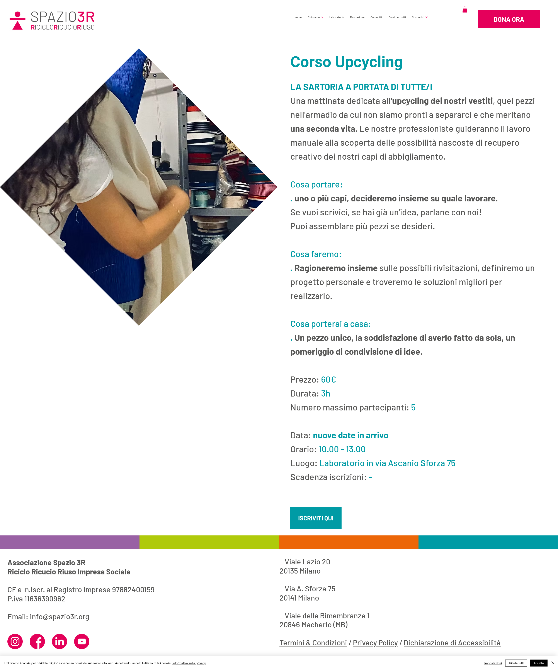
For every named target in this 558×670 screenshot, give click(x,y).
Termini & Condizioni (313, 642)
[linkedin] (59, 641)
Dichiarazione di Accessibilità (452, 642)
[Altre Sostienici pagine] (426, 17)
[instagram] (15, 641)
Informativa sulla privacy (189, 663)
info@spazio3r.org (59, 616)
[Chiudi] (552, 663)
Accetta (539, 663)
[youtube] (81, 641)
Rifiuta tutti (516, 663)
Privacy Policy (375, 642)
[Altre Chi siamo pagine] (322, 17)
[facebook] (37, 641)
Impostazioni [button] (493, 663)
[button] (464, 9)
